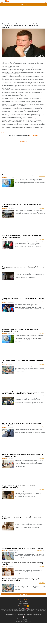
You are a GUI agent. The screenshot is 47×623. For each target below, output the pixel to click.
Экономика (4, 177)
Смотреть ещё (23, 594)
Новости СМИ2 (23, 141)
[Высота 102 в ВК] (23, 608)
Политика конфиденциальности (11, 614)
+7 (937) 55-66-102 (33, 135)
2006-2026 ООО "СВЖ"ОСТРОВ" (23, 599)
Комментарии (42, 133)
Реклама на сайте (23, 601)
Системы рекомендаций (23, 603)
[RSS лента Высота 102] (28, 608)
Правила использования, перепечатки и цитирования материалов (29, 614)
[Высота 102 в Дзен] (26, 608)
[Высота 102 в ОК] (24, 608)
